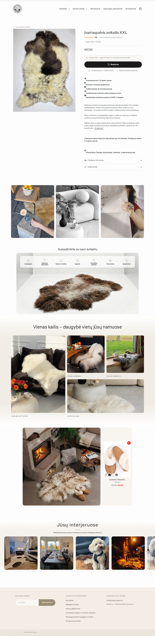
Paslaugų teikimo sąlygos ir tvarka (79, 617)
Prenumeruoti (47, 602)
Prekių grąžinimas (73, 609)
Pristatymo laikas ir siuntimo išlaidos (81, 613)
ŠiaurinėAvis (33, 632)
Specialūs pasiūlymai (112, 8)
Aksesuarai (95, 8)
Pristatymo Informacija (95, 160)
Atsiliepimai (130, 8)
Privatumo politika (73, 621)
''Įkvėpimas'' (99, 128)
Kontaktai (70, 600)
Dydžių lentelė (92, 167)
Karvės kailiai (79, 8)
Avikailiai (63, 8)
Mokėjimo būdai (72, 604)
